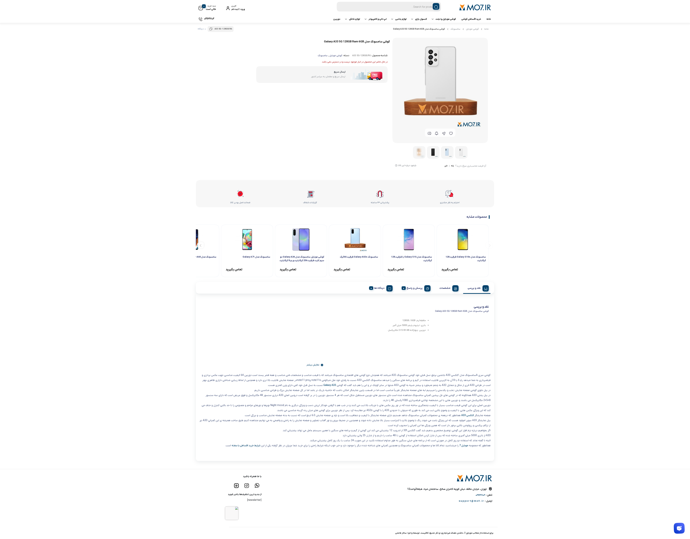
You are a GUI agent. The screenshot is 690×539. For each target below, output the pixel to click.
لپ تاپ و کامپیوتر (378, 19)
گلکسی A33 (467, 415)
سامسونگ (455, 29)
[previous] (489, 245)
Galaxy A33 (329, 385)
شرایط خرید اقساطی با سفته (246, 445)
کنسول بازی (421, 19)
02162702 (480, 495)
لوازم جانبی (400, 19)
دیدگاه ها (379, 288)
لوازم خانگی (354, 19)
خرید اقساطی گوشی (471, 19)
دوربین (336, 19)
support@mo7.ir (471, 501)
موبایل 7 (463, 445)
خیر (446, 166)
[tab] (477, 288)
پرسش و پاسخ (414, 288)
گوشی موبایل (472, 29)
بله (452, 166)
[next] (200, 245)
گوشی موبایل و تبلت (446, 19)
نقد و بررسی (474, 288)
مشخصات (445, 288)
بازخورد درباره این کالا (407, 165)
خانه (488, 19)
